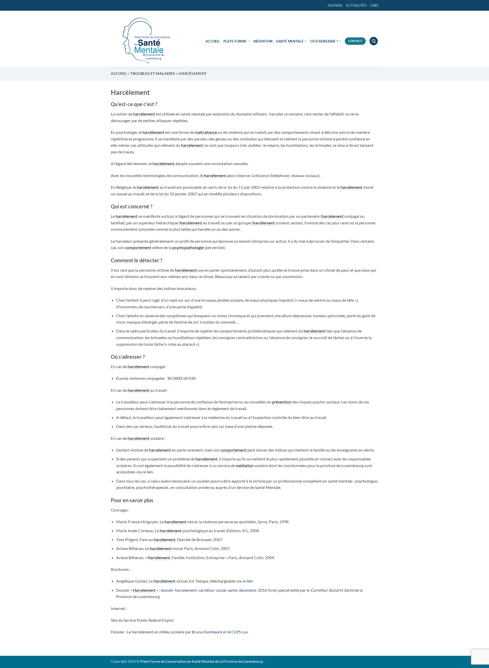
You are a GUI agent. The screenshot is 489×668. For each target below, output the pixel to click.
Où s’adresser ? (324, 41)
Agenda (335, 5)
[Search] (374, 41)
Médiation (263, 41)
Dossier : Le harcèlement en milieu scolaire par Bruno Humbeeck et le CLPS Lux (179, 631)
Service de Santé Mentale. (259, 487)
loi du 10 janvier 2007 (177, 193)
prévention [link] (281, 401)
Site (114, 620)
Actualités (356, 5)
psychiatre (125, 487)
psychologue (366, 480)
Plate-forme (235, 41)
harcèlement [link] (144, 113)
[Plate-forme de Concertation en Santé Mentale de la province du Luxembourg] (144, 39)
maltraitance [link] (206, 132)
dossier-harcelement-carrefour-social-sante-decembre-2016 (214, 590)
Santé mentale (289, 41)
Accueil (213, 41)
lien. (150, 471)
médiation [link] (245, 465)
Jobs (374, 5)
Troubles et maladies (152, 73)
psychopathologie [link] (188, 247)
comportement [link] (138, 247)
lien (250, 580)
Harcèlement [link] (158, 557)
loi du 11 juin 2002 (243, 187)
